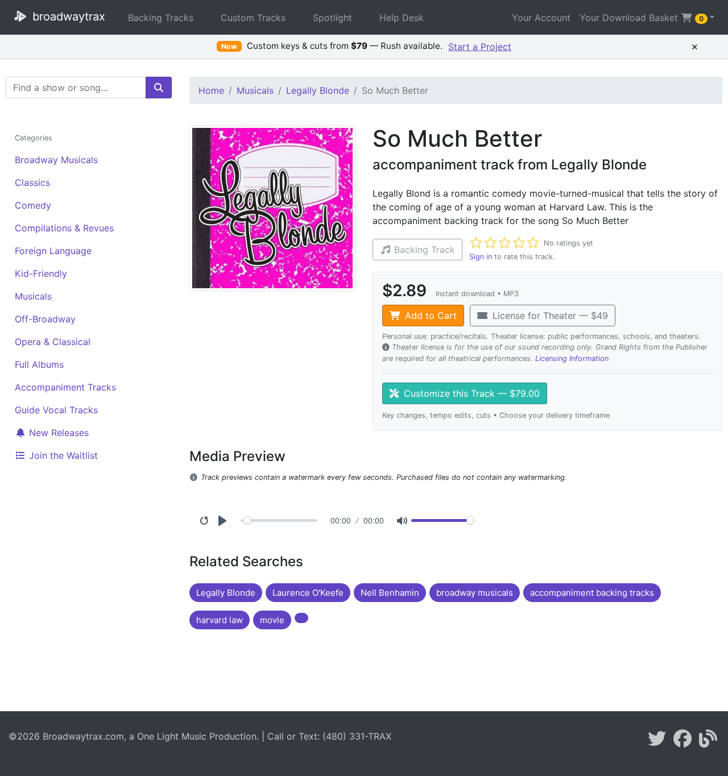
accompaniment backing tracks (592, 592)
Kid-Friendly (41, 273)
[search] (159, 87)
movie (272, 620)
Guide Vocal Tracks (56, 410)
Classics (32, 182)
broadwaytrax (67, 16)
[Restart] (204, 521)
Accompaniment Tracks (65, 387)
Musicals (33, 296)
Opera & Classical (52, 341)
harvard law (219, 620)
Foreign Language (53, 250)
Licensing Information (572, 358)
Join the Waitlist (62, 455)
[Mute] (402, 521)
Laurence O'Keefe (308, 592)
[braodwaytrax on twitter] (657, 742)
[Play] (222, 521)
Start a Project (479, 46)
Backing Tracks (160, 17)
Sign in (480, 256)
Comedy (33, 205)
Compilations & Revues (64, 228)
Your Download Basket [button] (642, 17)
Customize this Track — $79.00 (470, 393)
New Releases (57, 432)
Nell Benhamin (390, 592)
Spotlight (332, 17)
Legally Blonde (317, 90)
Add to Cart (429, 315)
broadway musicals (474, 592)
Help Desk (401, 17)
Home (211, 90)
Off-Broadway (45, 319)
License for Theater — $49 (549, 315)
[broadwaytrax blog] (708, 742)
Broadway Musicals (56, 159)
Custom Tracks (253, 17)
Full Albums (39, 364)
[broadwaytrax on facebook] (682, 742)
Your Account (541, 17)
